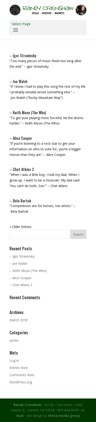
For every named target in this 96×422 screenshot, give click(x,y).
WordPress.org (21, 382)
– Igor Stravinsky (23, 55)
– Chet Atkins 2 (22, 169)
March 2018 (18, 320)
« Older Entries (20, 226)
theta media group (64, 415)
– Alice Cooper (21, 138)
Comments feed (22, 375)
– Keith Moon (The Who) (28, 112)
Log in (14, 360)
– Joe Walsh (18, 81)
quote (14, 340)
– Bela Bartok (20, 201)
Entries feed (18, 367)
